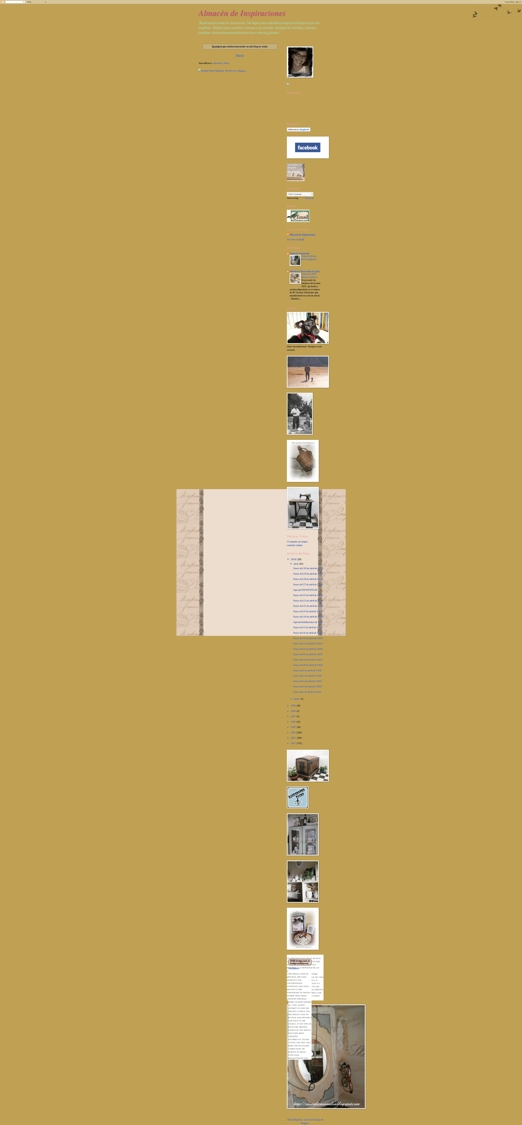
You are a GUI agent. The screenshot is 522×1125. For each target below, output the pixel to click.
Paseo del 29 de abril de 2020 (308, 573)
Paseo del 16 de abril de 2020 (308, 632)
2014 (293, 732)
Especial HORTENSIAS (305, 589)
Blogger (305, 1123)
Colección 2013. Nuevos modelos (309, 275)
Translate (309, 198)
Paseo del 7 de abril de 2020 (307, 675)
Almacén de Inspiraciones (242, 12)
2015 (293, 727)
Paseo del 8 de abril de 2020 (307, 670)
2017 (293, 716)
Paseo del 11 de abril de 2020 (307, 659)
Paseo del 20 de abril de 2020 (308, 616)
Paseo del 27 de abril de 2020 (308, 584)
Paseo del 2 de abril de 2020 (307, 686)
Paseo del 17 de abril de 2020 (307, 627)
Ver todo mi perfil (295, 239)
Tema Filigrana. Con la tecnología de (305, 1119)
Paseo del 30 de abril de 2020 (308, 568)
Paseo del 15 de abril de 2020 (308, 638)
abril (296, 563)
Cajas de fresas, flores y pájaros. (309, 258)
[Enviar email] (298, 216)
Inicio (240, 55)
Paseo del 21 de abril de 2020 (308, 611)
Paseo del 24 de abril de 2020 (308, 595)
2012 (293, 743)
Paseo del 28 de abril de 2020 (308, 579)
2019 (293, 705)
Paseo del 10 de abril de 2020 (308, 665)
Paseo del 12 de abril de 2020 (308, 654)
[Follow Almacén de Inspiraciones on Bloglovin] (298, 130)
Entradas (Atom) (221, 63)
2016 (293, 721)
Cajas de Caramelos (299, 253)
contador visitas (294, 545)
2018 (293, 711)
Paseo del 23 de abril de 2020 (308, 600)
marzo (297, 698)
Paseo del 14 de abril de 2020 (307, 643)
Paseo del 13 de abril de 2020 (308, 649)
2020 (294, 559)
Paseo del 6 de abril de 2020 (307, 681)
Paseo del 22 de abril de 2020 (308, 605)
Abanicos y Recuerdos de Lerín (304, 271)
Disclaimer (300, 1013)
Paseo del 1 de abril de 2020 (307, 691)
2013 (293, 737)
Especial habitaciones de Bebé (308, 622)
